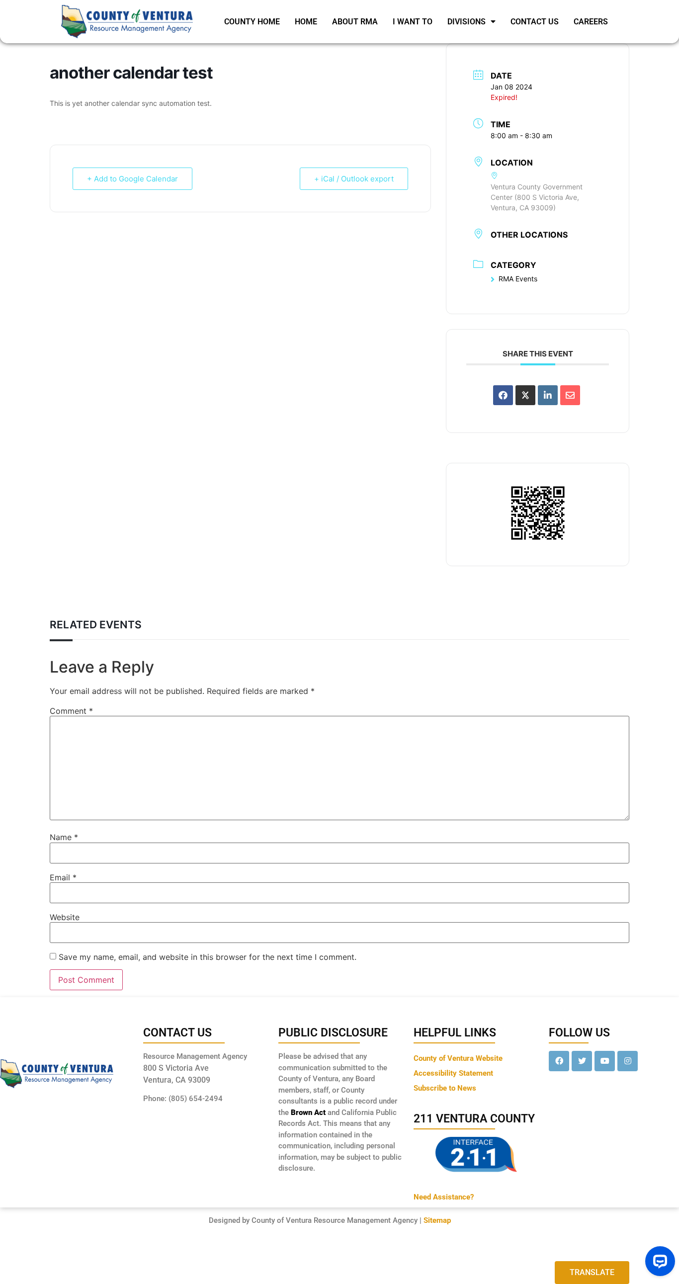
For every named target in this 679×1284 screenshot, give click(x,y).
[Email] (570, 395)
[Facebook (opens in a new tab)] (559, 1061)
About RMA (355, 21)
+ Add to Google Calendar (132, 178)
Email (63, 877)
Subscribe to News (445, 1088)
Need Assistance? (444, 1197)
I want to (412, 21)
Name (64, 837)
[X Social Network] (525, 395)
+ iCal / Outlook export (354, 178)
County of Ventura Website (458, 1058)
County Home (252, 21)
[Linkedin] (548, 395)
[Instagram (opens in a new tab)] (627, 1061)
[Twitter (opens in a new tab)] (582, 1061)
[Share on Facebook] (503, 395)
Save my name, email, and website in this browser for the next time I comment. (207, 957)
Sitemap (437, 1220)
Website (65, 917)
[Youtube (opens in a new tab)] (604, 1061)
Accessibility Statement (453, 1073)
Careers (591, 21)
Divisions (466, 21)
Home (306, 21)
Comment (71, 711)
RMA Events (518, 278)
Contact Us (534, 21)
